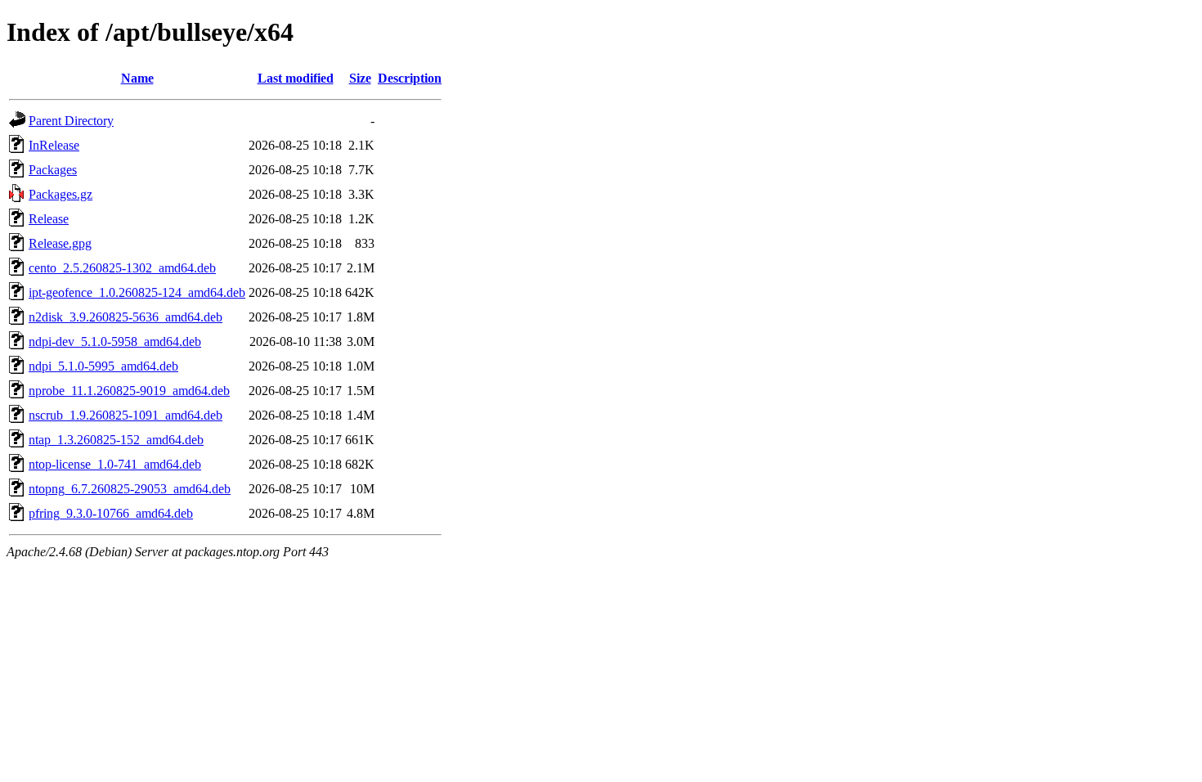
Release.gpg (60, 243)
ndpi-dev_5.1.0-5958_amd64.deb (115, 341)
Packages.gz (60, 194)
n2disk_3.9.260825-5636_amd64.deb (125, 317)
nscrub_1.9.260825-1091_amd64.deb (125, 415)
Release (49, 219)
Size (360, 78)
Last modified (296, 78)
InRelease (54, 145)
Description (410, 78)
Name (137, 78)
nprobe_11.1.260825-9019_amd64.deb (129, 391)
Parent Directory (71, 121)
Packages (53, 170)
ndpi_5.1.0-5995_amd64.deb (103, 366)
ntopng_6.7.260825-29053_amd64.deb (130, 489)
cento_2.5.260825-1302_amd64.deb (122, 268)
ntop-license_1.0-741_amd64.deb (115, 464)
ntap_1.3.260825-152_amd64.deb (116, 440)
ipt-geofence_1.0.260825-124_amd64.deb (137, 292)
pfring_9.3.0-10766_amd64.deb (111, 513)
